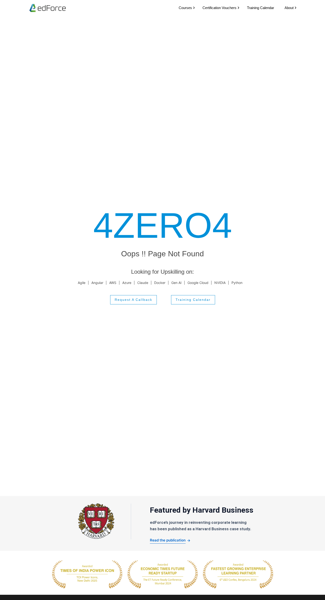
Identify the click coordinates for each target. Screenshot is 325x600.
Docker (159, 283)
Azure (126, 283)
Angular (97, 283)
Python (236, 283)
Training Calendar (260, 8)
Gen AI (176, 283)
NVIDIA (220, 283)
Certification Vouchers (219, 8)
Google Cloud (197, 283)
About (289, 8)
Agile (81, 283)
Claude (142, 283)
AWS (112, 283)
